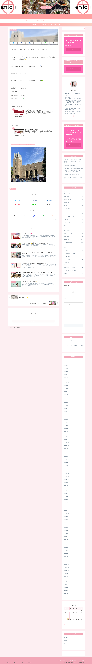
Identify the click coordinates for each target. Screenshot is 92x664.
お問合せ (82, 660)
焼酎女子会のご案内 (74, 245)
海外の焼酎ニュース (73, 199)
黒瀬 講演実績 (73, 230)
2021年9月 (66, 516)
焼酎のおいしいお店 (73, 264)
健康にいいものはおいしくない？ (73, 345)
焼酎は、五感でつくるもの (72, 340)
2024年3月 (66, 431)
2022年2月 (66, 502)
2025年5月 (66, 397)
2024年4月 (66, 428)
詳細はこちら (74, 49)
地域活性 (73, 219)
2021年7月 (66, 522)
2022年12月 (66, 473)
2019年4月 (66, 587)
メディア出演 (73, 227)
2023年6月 (66, 456)
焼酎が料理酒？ (73, 262)
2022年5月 (66, 493)
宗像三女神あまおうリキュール (74, 270)
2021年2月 (66, 536)
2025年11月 (66, 380)
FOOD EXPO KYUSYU (73, 216)
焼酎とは (74, 250)
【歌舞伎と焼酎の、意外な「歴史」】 (71, 174)
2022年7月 (66, 488)
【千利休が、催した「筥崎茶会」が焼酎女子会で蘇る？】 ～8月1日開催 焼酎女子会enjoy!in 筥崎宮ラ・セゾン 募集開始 (73, 170)
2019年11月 (66, 567)
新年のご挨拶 (73, 193)
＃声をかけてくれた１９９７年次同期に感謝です (23, 144)
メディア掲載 (73, 208)
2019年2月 (66, 593)
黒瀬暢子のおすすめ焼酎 (74, 253)
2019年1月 (66, 596)
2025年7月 (66, 391)
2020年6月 (66, 547)
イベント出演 (13, 188)
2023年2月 (66, 468)
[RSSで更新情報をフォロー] (53, 215)
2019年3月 (66, 590)
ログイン (66, 637)
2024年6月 (66, 422)
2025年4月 (66, 399)
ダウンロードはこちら (74, 144)
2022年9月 (66, 482)
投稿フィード (67, 640)
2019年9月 (66, 573)
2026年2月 (66, 371)
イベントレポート (73, 213)
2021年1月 (66, 539)
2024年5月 (66, 425)
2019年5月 (66, 584)
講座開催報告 (73, 191)
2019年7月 (66, 579)
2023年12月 (66, 439)
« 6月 (65, 624)
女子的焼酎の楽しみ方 (74, 259)
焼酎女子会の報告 (74, 242)
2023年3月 (66, 465)
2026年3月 (66, 368)
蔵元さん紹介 (73, 202)
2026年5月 (66, 363)
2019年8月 (66, 576)
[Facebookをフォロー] (24, 215)
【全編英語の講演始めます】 (70, 165)
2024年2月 (66, 434)
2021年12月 (66, 507)
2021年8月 (66, 519)
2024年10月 (66, 411)
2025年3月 (66, 402)
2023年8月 (66, 451)
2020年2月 (66, 559)
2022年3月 (66, 499)
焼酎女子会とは (73, 236)
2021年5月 (66, 527)
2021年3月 (66, 533)
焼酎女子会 (73, 239)
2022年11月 (66, 476)
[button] (84, 28)
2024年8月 (66, 416)
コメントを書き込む (33, 321)
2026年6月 (66, 360)
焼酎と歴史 (73, 196)
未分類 (73, 273)
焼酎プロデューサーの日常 (73, 267)
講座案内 (73, 205)
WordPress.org (67, 646)
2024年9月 (66, 414)
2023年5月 (66, 459)
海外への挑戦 (73, 222)
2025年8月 (66, 388)
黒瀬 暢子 (73, 90)
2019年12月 (66, 564)
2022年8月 (66, 485)
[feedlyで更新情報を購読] (43, 215)
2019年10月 (66, 570)
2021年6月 (66, 524)
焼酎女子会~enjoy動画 (72, 660)
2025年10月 (66, 382)
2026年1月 (66, 374)
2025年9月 (66, 385)
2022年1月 (66, 505)
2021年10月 (66, 513)
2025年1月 (66, 408)
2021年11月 (66, 510)
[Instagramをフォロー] (33, 215)
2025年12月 (66, 377)
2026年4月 (66, 365)
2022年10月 (66, 479)
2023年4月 (66, 462)
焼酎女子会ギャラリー (62, 660)
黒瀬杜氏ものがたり (73, 233)
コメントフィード (67, 643)
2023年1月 (66, 471)
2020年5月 (66, 550)
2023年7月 (66, 453)
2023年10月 (66, 445)
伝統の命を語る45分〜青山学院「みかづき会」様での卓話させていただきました (73, 178)
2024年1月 (66, 436)
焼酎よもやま (74, 256)
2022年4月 (66, 496)
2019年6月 (66, 581)
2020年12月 (66, 542)
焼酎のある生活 (73, 247)
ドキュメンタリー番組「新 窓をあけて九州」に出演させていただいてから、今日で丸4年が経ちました (73, 161)
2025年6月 (66, 394)
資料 (78, 660)
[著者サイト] (14, 215)
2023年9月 (66, 448)
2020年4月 (66, 553)
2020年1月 (66, 561)
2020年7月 (66, 544)
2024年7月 (66, 419)
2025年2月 (66, 405)
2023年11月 (66, 442)
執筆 (73, 225)
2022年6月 (66, 490)
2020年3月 (66, 556)
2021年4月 (66, 530)
